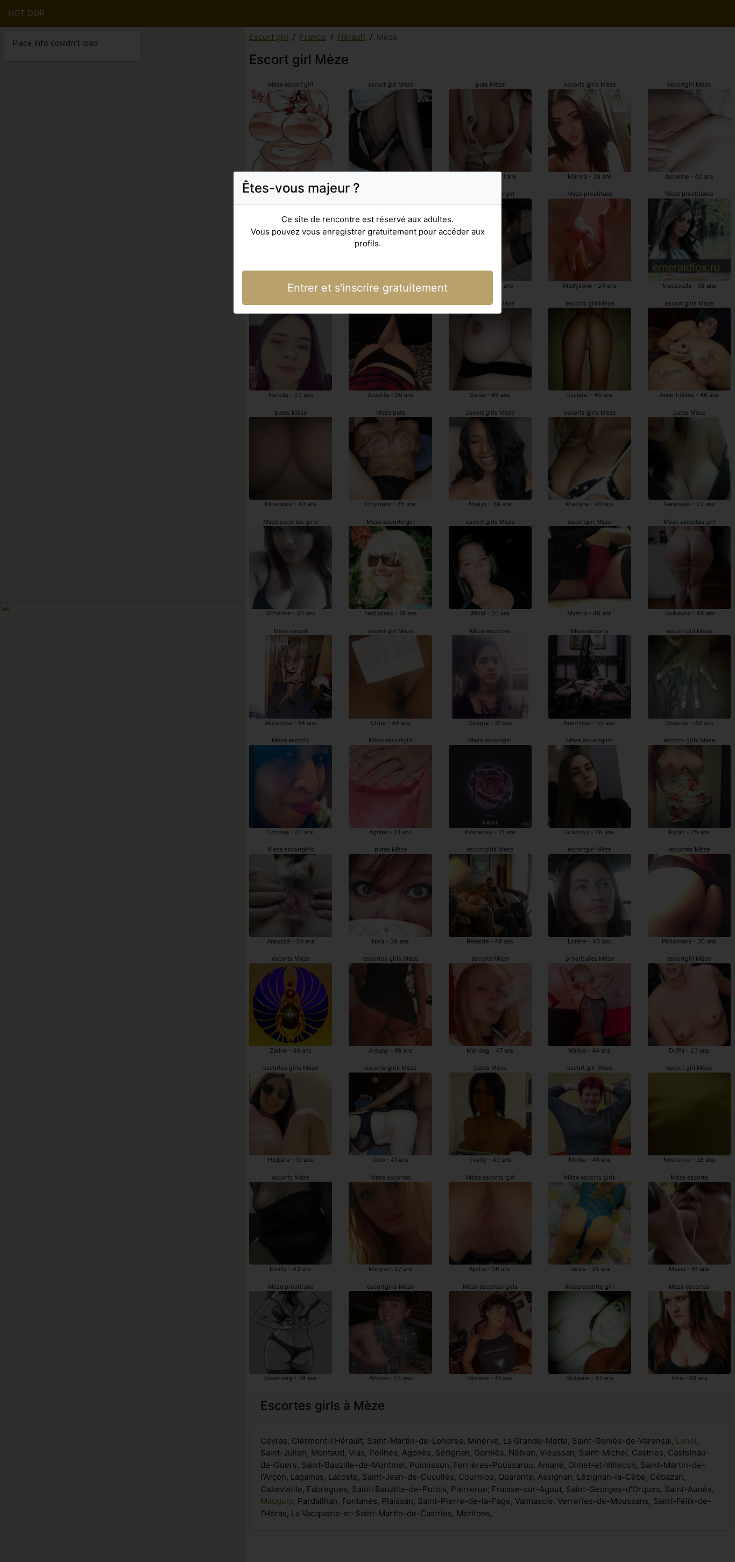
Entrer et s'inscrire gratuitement (367, 287)
